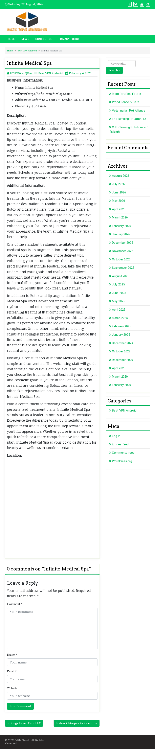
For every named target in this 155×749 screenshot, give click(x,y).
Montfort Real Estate (126, 94)
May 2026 (118, 201)
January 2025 (121, 334)
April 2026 (118, 209)
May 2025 (118, 301)
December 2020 (122, 360)
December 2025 (122, 242)
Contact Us (43, 39)
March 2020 (120, 376)
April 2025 (118, 309)
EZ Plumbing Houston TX (129, 119)
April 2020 (118, 368)
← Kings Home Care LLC (24, 723)
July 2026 (118, 184)
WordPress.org (122, 461)
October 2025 (121, 259)
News (25, 39)
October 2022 (121, 351)
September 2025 (123, 268)
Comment (14, 604)
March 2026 (120, 217)
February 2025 (121, 326)
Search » (114, 70)
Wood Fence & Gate (125, 102)
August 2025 (120, 276)
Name (12, 654)
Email (12, 671)
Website (12, 688)
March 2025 (120, 318)
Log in (116, 436)
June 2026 (119, 192)
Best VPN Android (27, 50)
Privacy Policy (69, 39)
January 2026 (121, 234)
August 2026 (120, 176)
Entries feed (120, 444)
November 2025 (122, 251)
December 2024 (122, 343)
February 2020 (121, 385)
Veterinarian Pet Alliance (128, 110)
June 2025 (119, 293)
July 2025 (118, 284)
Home (11, 39)
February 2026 (121, 226)
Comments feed (123, 452)
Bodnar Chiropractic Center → (76, 723)
